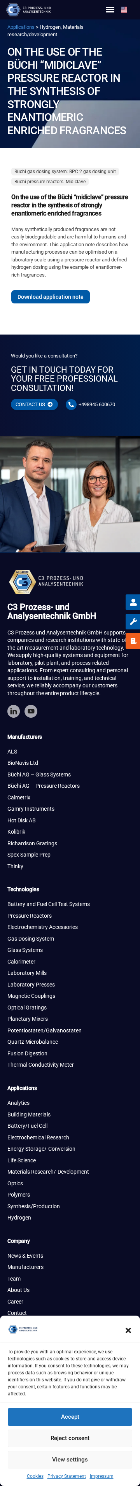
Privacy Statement (66, 1476)
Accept (70, 1416)
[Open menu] (110, 10)
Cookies (35, 1476)
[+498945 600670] (71, 404)
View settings (70, 1459)
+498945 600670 (97, 404)
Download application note (51, 297)
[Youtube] (30, 711)
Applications (21, 27)
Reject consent (70, 1438)
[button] (128, 1330)
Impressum (102, 1476)
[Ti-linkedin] (13, 711)
